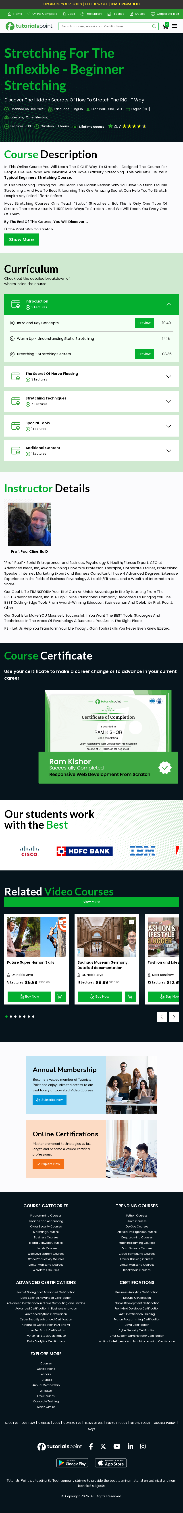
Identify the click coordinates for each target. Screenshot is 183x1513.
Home (15, 14)
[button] (6, 1016)
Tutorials (46, 1380)
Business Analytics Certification (136, 1292)
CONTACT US (72, 1423)
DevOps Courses (137, 1226)
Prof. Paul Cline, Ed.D (107, 109)
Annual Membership (46, 1385)
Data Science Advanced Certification (46, 1298)
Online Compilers (43, 14)
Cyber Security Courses (46, 1226)
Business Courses (46, 1237)
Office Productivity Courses (46, 1259)
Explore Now (51, 1164)
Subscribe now (52, 1099)
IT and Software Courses (46, 1243)
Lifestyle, (17, 117)
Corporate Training (168, 14)
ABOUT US (11, 1423)
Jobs (70, 14)
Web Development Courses (46, 1254)
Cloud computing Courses (137, 1254)
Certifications (46, 1369)
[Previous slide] (162, 1017)
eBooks (46, 1374)
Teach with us (46, 1407)
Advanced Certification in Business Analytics (46, 1308)
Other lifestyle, (37, 117)
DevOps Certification (137, 1298)
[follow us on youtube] (117, 1446)
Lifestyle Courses (46, 1248)
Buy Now (32, 996)
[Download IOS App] (111, 1462)
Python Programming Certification (137, 1319)
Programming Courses (46, 1215)
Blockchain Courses (137, 1270)
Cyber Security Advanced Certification (46, 1319)
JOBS (56, 1423)
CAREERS (44, 1423)
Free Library (92, 14)
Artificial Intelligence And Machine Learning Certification (137, 1341)
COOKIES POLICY (165, 1423)
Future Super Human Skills (30, 962)
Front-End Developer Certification (137, 1308)
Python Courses (137, 1215)
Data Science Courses (137, 1248)
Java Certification (137, 1325)
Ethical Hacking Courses (137, 1259)
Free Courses (46, 1396)
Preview (145, 323)
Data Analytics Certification (46, 1341)
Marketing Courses (46, 1232)
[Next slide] (174, 1017)
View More (91, 901)
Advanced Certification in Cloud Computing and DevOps (46, 1303)
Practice (117, 14)
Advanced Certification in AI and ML (46, 1325)
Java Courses (137, 1221)
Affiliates (46, 1391)
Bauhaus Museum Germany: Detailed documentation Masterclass (103, 968)
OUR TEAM (28, 1423)
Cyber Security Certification (137, 1330)
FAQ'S (91, 1429)
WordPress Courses (46, 1270)
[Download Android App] (72, 1462)
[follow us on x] (103, 1446)
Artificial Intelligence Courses (137, 1232)
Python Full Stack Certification (46, 1336)
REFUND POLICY (140, 1423)
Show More (21, 239)
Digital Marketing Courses (46, 1265)
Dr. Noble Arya (22, 975)
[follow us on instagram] (143, 1446)
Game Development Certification (137, 1303)
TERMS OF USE (94, 1423)
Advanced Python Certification (46, 1314)
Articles (138, 14)
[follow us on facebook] (91, 1446)
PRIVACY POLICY (116, 1423)
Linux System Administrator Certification (137, 1336)
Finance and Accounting (46, 1221)
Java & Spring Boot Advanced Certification (46, 1292)
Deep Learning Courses (137, 1237)
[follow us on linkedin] (130, 1446)
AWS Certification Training (137, 1314)
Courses (46, 1363)
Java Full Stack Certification (46, 1330)
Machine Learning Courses (137, 1243)
